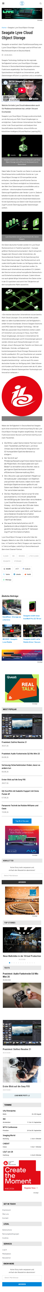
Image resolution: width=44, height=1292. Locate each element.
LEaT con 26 (8, 1152)
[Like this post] (18, 568)
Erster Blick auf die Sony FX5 (13, 779)
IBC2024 (22, 556)
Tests (7, 968)
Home (4, 27)
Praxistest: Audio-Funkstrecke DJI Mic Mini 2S (21, 753)
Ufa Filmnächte (9, 1111)
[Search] (40, 3)
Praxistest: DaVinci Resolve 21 (14, 742)
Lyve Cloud (33, 556)
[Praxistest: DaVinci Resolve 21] (22, 1032)
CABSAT (6, 1143)
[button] (5, 945)
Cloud (5, 556)
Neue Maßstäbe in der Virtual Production (22, 956)
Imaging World (9, 1135)
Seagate (6, 561)
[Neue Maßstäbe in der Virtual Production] (22, 940)
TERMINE (8, 1105)
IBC (13, 556)
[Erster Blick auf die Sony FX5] (22, 1070)
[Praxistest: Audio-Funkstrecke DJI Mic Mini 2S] (22, 995)
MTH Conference (10, 1127)
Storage (18, 561)
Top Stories (9, 922)
